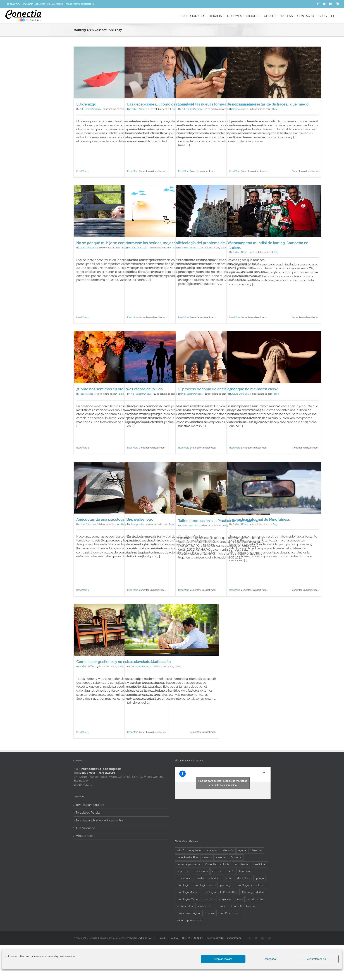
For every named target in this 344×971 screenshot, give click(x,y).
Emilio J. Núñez (137, 109)
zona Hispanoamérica (190, 920)
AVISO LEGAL (145, 938)
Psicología (183, 885)
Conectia (236, 857)
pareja (260, 878)
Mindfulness (84, 836)
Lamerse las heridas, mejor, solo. (154, 243)
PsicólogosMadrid (253, 892)
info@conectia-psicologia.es (80, 4)
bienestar (256, 850)
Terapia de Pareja (88, 812)
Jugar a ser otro (140, 519)
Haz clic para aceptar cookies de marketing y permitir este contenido (222, 782)
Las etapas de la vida (145, 389)
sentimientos (185, 906)
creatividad (259, 864)
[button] (332, 15)
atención (228, 850)
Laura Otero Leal (88, 247)
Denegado (270, 958)
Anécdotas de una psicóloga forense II (108, 519)
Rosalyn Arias (239, 109)
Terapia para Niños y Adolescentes (99, 820)
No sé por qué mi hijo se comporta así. (108, 243)
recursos (209, 899)
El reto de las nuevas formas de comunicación (217, 104)
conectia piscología (188, 864)
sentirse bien (205, 906)
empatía (217, 871)
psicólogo (226, 885)
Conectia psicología (217, 864)
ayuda (242, 850)
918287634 (15, 4)
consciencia (241, 864)
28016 (180, 850)
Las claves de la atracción (149, 662)
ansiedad (212, 850)
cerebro (221, 857)
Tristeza (209, 913)
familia (200, 878)
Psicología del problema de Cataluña (209, 243)
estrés (231, 871)
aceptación (195, 850)
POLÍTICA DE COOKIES (192, 938)
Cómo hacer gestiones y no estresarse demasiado (118, 662)
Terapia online (85, 828)
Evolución (245, 871)
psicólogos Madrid (188, 899)
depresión (183, 871)
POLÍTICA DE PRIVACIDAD (166, 938)
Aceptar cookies (223, 958)
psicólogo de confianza (251, 885)
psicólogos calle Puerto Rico (220, 892)
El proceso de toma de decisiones (207, 389)
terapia (222, 906)
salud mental (255, 899)
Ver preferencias (316, 958)
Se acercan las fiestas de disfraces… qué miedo (269, 104)
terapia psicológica (188, 913)
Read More (81, 171)
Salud (239, 899)
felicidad (214, 878)
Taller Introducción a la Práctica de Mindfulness (218, 521)
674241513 (28, 4)
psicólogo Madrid (187, 892)
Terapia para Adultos (90, 805)
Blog (274, 109)
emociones (201, 871)
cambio (207, 857)
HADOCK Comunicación (229, 938)
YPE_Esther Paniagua (90, 109)
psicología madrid (205, 885)
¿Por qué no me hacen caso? (253, 389)
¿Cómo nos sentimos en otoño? (103, 389)
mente (228, 878)
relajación (225, 899)
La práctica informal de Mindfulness (259, 519)
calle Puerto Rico (187, 857)
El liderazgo (86, 104)
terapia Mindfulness (243, 906)
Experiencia (184, 878)
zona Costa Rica (228, 913)
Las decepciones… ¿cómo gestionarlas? (160, 104)
